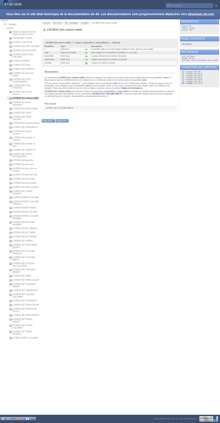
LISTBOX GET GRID (21, 113)
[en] (8, 418)
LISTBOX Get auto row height (22, 74)
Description (186, 44)
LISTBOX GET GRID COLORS (21, 118)
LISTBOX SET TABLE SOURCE (22, 332)
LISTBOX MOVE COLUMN (24, 212)
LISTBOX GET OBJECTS (24, 150)
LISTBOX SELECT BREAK (24, 228)
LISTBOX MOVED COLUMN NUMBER (25, 217)
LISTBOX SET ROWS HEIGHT (22, 320)
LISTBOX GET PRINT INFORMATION (22, 155)
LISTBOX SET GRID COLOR (25, 280)
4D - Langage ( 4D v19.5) (192, 77)
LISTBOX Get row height (23, 179)
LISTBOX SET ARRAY (22, 241)
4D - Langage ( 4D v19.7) (192, 81)
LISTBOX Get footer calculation (21, 103)
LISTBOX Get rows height (24, 183)
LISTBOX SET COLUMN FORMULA (23, 252)
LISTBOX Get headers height (25, 123)
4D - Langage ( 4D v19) (191, 72)
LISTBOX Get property (22, 160)
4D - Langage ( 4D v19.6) (192, 79)
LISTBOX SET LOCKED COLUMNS (23, 295)
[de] (13, 418)
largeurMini (109, 91)
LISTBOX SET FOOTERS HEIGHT (24, 270)
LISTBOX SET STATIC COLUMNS (22, 326)
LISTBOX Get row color (23, 164)
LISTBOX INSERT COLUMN (25, 197)
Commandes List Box (22, 38)
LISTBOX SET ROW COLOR (25, 305)
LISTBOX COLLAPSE (22, 42)
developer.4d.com (201, 14)
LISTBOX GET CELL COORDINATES (21, 80)
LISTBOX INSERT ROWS (24, 208)
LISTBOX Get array (21, 65)
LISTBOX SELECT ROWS (24, 236)
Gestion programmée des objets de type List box (24, 33)
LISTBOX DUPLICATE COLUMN (22, 55)
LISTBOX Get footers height (25, 108)
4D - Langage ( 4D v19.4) (192, 75)
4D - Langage (9, 24)
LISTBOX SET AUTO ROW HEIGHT (24, 246)
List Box (9, 28)
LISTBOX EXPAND (21, 61)
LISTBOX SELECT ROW (23, 232)
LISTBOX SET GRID (21, 276)
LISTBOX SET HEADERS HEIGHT (24, 285)
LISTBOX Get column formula (22, 93)
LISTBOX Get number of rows (23, 144)
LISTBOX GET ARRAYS (23, 69)
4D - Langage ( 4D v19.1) (192, 74)
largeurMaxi (123, 91)
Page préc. (47, 120)
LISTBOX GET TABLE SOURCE (22, 192)
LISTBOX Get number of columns (23, 138)
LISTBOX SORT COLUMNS (25, 338)
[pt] (32, 418)
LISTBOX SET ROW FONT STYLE (24, 310)
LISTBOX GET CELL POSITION (21, 86)
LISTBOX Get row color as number (24, 169)
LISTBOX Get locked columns (21, 132)
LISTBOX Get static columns (25, 187)
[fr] (3, 418)
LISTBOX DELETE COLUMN (25, 46)
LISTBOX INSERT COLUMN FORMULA (25, 202)
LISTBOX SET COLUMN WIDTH (23, 258)
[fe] (23, 418)
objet (166, 77)
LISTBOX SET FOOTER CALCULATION (23, 264)
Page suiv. (61, 120)
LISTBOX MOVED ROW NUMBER (23, 223)
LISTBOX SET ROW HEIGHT (25, 315)
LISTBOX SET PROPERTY (24, 300)
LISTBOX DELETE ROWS (24, 50)
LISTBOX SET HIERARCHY (25, 290)
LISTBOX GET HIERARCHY (25, 127)
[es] (18, 418)
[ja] (27, 418)
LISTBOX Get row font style (24, 174)
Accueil (4, 20)
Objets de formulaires (131, 88)
